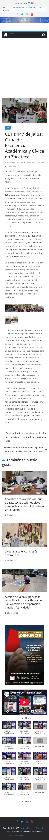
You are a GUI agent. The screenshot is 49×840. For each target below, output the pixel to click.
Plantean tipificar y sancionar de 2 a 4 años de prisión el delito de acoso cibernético (25, 437)
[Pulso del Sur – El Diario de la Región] (24, 18)
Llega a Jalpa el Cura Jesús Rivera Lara (21, 553)
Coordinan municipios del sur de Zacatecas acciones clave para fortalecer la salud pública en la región (24, 504)
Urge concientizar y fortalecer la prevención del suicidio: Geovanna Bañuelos (23, 449)
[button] (28, 718)
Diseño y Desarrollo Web (16, 835)
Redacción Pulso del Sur (35, 163)
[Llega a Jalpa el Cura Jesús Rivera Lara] (24, 525)
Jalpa (8, 128)
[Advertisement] (24, 72)
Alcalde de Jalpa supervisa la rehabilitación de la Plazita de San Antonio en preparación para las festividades (23, 602)
